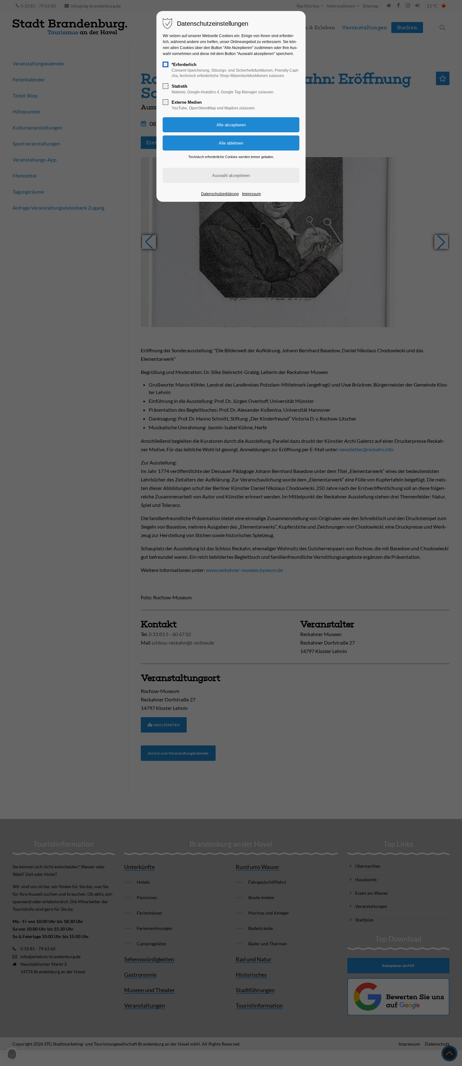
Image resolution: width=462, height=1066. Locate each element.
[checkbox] (165, 64)
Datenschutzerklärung (220, 194)
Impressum (251, 194)
